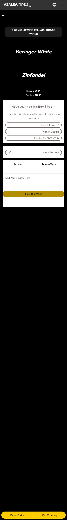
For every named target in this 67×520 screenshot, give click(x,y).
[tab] (18, 164)
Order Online (17, 515)
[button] (4, 15)
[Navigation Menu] (62, 5)
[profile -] (54, 5)
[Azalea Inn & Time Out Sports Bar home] (17, 5)
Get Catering (49, 515)
